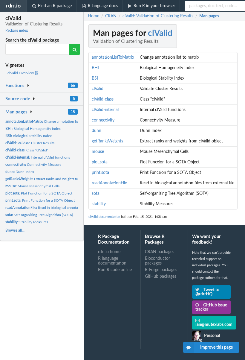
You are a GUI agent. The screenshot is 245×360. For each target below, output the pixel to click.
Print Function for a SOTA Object (40, 200)
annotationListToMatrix (113, 57)
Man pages (16, 112)
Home (93, 16)
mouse (98, 152)
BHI (95, 68)
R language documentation (112, 260)
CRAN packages (159, 252)
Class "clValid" (26, 150)
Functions (14, 85)
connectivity (103, 120)
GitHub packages (160, 276)
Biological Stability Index (28, 136)
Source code (17, 99)
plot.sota (100, 162)
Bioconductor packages (157, 260)
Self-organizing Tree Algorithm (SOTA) (39, 215)
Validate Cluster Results (29, 143)
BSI (95, 78)
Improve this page (216, 347)
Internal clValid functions (37, 157)
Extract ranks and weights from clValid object (55, 179)
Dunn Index (19, 172)
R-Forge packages (161, 270)
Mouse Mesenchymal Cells (32, 186)
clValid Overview (21, 73)
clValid (160, 33)
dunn (96, 131)
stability (99, 204)
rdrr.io (13, 5)
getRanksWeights (107, 141)
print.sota (100, 173)
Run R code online (115, 270)
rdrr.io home (109, 252)
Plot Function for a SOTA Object (38, 193)
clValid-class (103, 99)
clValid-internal (105, 110)
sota (95, 194)
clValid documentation (104, 216)
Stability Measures (26, 222)
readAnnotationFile (109, 183)
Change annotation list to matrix (49, 121)
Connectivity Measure (33, 164)
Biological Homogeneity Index (33, 128)
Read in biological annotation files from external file (62, 207)
